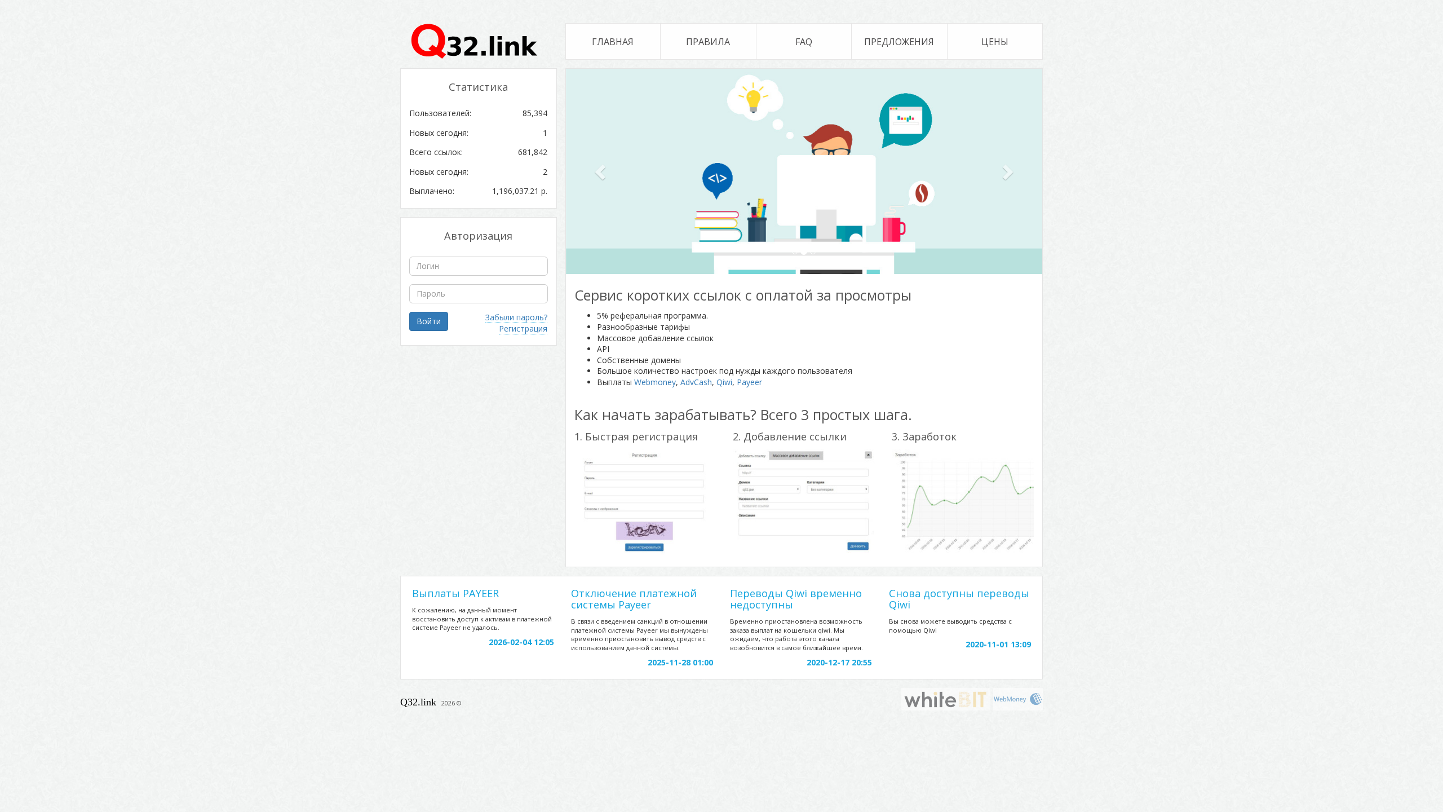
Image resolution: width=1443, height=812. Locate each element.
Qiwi (724, 382)
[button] (602, 171)
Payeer (749, 382)
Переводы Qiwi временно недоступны (796, 598)
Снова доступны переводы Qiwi (959, 598)
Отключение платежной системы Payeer (634, 598)
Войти (429, 321)
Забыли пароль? (516, 317)
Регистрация (523, 328)
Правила (708, 42)
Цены (994, 42)
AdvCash (696, 382)
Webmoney (655, 382)
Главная (613, 42)
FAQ (803, 42)
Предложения (899, 42)
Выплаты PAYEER (455, 593)
